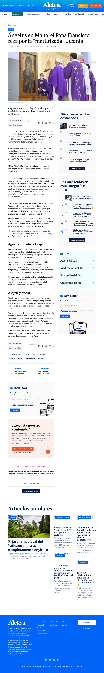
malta (20, 358)
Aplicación (53, 628)
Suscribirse (86, 623)
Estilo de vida (41, 631)
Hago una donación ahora (22, 449)
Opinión (56, 14)
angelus (12, 358)
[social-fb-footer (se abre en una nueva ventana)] (50, 660)
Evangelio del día (71, 275)
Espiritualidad (79, 14)
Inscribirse (15, 410)
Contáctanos (70, 666)
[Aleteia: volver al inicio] (52, 5)
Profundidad (67, 14)
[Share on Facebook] (39, 123)
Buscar (31, 6)
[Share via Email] (50, 123)
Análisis (47, 14)
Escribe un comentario (31, 491)
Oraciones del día (71, 282)
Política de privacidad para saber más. (23, 405)
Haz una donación (38, 666)
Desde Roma (12, 25)
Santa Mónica (58, 9)
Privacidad (79, 666)
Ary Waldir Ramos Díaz (34, 46)
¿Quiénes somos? (50, 666)
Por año (64, 625)
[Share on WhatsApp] (53, 123)
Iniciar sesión (72, 6)
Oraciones (16, 14)
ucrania (40, 358)
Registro (82, 6)
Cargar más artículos (77, 168)
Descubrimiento (93, 14)
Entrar (38, 483)
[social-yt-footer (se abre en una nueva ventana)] (46, 660)
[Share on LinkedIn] (42, 123)
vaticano (12, 517)
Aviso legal (61, 666)
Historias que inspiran (34, 14)
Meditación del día (71, 268)
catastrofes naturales (62, 517)
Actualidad (40, 625)
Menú (6, 14)
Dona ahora (94, 6)
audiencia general (84, 517)
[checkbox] (10, 404)
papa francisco (30, 358)
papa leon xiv (60, 555)
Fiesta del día (68, 260)
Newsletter (53, 625)
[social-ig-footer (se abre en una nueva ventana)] (58, 660)
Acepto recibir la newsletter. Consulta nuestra (24, 404)
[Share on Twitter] (46, 123)
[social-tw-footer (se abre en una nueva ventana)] (54, 660)
